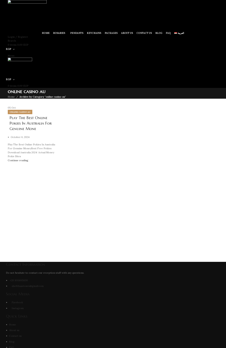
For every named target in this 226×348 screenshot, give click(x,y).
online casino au (20, 112)
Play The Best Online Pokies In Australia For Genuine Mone (31, 123)
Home (11, 96)
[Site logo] (27, 15)
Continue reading (18, 160)
